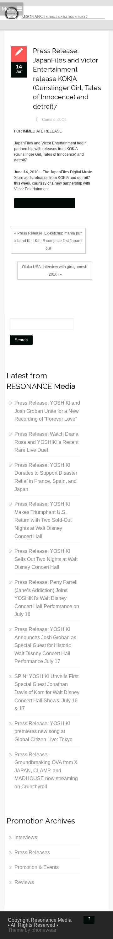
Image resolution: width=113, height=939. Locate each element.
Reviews (24, 882)
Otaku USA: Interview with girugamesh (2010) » (54, 271)
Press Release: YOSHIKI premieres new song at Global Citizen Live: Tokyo (43, 731)
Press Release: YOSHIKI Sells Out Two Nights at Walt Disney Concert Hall (46, 559)
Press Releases (32, 852)
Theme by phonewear (32, 930)
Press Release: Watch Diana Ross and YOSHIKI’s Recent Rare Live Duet (46, 442)
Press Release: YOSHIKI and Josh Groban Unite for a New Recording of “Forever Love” (47, 411)
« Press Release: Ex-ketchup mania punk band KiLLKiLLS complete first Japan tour (48, 241)
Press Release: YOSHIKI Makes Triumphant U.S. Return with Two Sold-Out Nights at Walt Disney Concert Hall (43, 520)
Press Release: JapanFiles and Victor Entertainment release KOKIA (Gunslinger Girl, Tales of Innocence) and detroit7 (67, 78)
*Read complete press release (45, 203)
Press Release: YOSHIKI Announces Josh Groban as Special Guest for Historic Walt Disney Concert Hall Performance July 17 (45, 645)
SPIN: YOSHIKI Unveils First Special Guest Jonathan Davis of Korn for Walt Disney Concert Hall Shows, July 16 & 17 (46, 692)
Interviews (25, 837)
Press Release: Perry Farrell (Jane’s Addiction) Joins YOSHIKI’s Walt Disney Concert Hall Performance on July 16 (46, 598)
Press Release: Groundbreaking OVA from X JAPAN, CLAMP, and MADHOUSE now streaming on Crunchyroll (46, 770)
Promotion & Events (36, 867)
